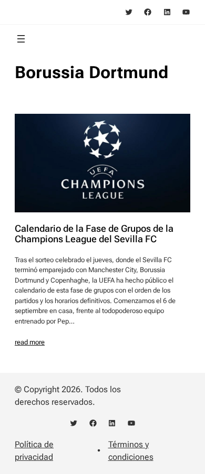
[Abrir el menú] (21, 39)
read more (30, 342)
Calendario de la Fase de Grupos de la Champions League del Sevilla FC (94, 233)
